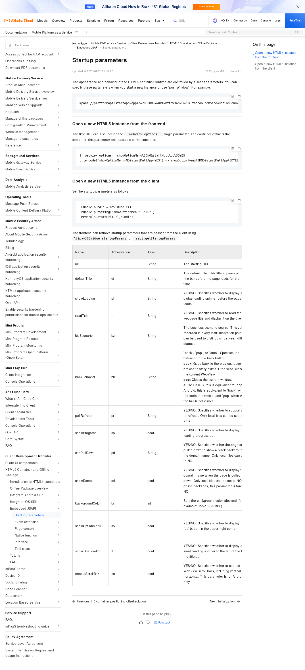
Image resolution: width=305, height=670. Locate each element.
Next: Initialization (222, 601)
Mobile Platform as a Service (52, 32)
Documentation (16, 32)
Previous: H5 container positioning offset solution (111, 601)
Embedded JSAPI (87, 47)
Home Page (79, 43)
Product (234, 71)
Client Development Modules (148, 43)
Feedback (164, 622)
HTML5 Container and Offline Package (193, 43)
